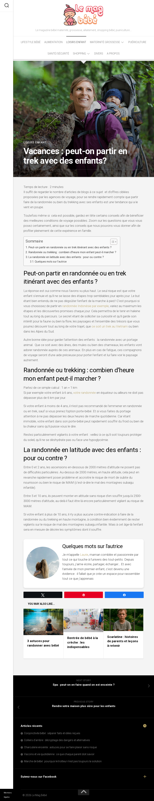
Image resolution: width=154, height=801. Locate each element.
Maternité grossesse (105, 42)
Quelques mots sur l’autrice (51, 261)
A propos (113, 53)
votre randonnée (84, 393)
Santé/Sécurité (58, 53)
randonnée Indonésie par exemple (85, 306)
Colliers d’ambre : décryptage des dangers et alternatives (57, 740)
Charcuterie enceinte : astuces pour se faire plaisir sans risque (60, 747)
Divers (98, 53)
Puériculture (137, 42)
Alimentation (53, 42)
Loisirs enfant (76, 42)
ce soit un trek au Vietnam (110, 326)
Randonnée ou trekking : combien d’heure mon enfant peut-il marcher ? (72, 252)
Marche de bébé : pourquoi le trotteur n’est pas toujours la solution (63, 761)
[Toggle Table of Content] (111, 242)
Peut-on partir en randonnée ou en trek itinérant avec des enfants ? (70, 247)
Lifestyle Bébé (31, 42)
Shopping (79, 53)
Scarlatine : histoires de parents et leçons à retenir (122, 641)
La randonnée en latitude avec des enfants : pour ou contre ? (66, 257)
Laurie (84, 554)
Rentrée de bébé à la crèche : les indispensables (82, 642)
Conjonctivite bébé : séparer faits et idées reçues (52, 733)
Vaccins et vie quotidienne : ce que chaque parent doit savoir (59, 754)
